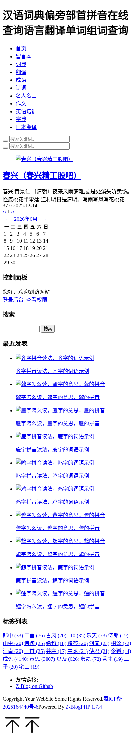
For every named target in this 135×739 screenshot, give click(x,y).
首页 (21, 48)
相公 (121, 643)
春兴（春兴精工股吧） (42, 175)
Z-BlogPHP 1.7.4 (84, 707)
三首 (34, 651)
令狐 (121, 651)
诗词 (21, 88)
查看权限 (36, 300)
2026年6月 (26, 219)
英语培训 (26, 111)
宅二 (29, 667)
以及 (67, 659)
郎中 (13, 635)
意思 (42, 659)
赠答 (78, 643)
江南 (13, 651)
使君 (99, 651)
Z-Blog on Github (34, 686)
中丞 (78, 651)
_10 (76, 635)
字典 (21, 119)
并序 (56, 651)
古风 (56, 635)
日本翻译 (26, 127)
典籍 (91, 659)
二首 (34, 635)
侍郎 (118, 635)
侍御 (34, 643)
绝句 (56, 643)
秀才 (112, 659)
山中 (13, 643)
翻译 (21, 72)
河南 (99, 643)
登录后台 (13, 300)
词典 (21, 64)
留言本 (23, 56)
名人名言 (26, 95)
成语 (21, 80)
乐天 (97, 635)
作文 (21, 103)
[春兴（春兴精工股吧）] (44, 159)
